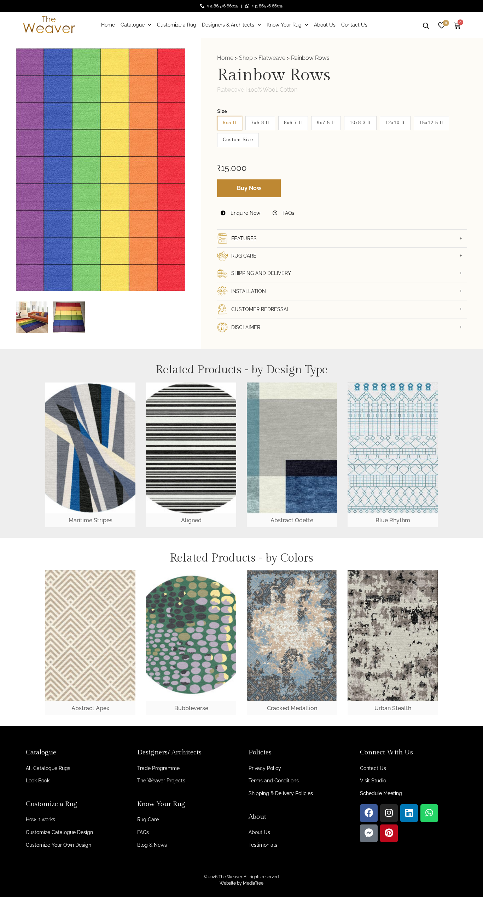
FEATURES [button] (244, 238)
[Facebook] (369, 813)
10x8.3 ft (360, 122)
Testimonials (263, 845)
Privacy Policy (265, 768)
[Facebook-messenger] (369, 833)
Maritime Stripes (90, 520)
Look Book (38, 780)
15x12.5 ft (431, 122)
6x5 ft (230, 122)
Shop (246, 57)
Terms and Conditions (274, 780)
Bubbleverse (191, 708)
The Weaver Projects (161, 780)
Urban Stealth (392, 708)
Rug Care (148, 819)
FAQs (287, 213)
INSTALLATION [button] (248, 291)
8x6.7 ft (293, 122)
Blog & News (152, 845)
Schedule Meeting (381, 793)
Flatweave (271, 57)
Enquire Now (244, 213)
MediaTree (253, 883)
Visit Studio (373, 780)
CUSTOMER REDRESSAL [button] (260, 309)
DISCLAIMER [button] (245, 327)
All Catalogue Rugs (48, 768)
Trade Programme (158, 768)
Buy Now (249, 188)
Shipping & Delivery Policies (281, 793)
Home (108, 25)
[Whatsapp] (429, 813)
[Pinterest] (389, 833)
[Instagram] (389, 813)
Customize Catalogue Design (59, 832)
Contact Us (354, 25)
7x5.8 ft (260, 122)
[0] (441, 24)
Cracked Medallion (292, 708)
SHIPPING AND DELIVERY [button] (261, 273)
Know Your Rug (284, 25)
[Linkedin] (409, 813)
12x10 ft (395, 122)
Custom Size (238, 139)
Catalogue (133, 25)
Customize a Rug (176, 25)
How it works (40, 819)
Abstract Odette (291, 520)
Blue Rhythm (393, 520)
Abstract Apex (90, 708)
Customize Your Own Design (58, 845)
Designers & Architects (228, 25)
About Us (325, 25)
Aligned (191, 520)
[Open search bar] (426, 25)
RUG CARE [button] (243, 256)
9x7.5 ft (326, 122)
